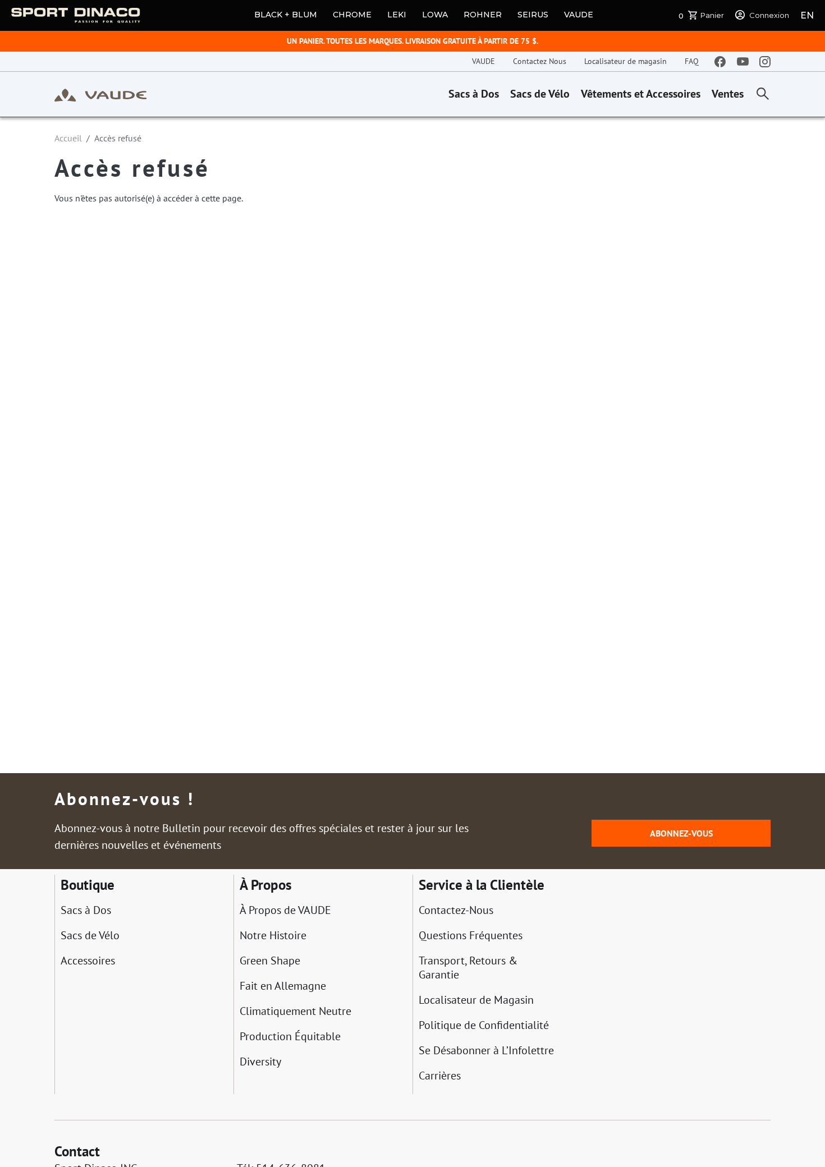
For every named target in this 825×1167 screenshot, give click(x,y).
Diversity (260, 1062)
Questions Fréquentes (470, 936)
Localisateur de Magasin (476, 1000)
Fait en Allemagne (283, 986)
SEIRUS (532, 15)
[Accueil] (101, 94)
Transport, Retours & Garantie (468, 968)
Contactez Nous (539, 61)
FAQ (692, 61)
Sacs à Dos (473, 93)
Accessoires (88, 961)
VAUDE (578, 15)
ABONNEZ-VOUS (681, 833)
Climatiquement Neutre (295, 1011)
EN (807, 15)
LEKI (396, 15)
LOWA (435, 15)
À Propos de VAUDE (285, 910)
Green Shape (270, 961)
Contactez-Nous (456, 910)
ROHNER (483, 15)
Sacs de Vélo (540, 93)
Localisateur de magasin (625, 61)
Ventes (728, 93)
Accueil (68, 138)
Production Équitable (290, 1037)
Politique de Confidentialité (484, 1025)
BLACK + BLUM (285, 15)
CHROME (352, 15)
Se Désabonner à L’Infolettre (486, 1051)
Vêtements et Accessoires (640, 93)
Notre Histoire (273, 936)
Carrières (440, 1076)
